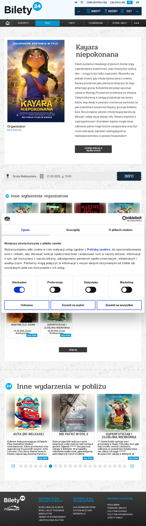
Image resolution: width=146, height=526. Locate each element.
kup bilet (31, 335)
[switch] (55, 290)
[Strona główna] (23, 14)
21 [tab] (120, 466)
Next (132, 466)
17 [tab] (100, 466)
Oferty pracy (115, 517)
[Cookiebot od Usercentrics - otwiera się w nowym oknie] (125, 219)
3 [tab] (31, 466)
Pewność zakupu (117, 508)
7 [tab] (51, 466)
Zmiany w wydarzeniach (52, 517)
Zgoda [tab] (25, 229)
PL (129, 2)
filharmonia (96, 23)
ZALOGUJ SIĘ (117, 2)
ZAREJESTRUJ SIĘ (96, 2)
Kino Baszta (14, 130)
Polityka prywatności (120, 514)
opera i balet (119, 23)
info (129, 176)
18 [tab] (105, 466)
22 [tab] (125, 466)
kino (47, 23)
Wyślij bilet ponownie (51, 510)
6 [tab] (46, 466)
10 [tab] (65, 466)
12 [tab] (75, 466)
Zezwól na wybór (73, 305)
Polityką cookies (98, 249)
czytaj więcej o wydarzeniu (93, 149)
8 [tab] (56, 466)
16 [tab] (95, 466)
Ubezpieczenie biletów (51, 520)
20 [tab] (115, 466)
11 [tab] (70, 466)
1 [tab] (21, 466)
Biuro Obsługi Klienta (51, 507)
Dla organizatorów (84, 507)
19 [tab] (110, 466)
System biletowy (82, 510)
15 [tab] (90, 466)
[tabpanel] (28, 428)
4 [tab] (36, 466)
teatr (71, 23)
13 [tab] (80, 466)
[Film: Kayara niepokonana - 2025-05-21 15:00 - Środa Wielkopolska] (35, 81)
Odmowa (27, 305)
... (136, 22)
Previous (13, 466)
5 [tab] (41, 466)
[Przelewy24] (11, 511)
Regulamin (113, 505)
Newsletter (45, 514)
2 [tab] (26, 466)
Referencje (79, 514)
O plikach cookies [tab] (121, 229)
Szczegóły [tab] (73, 229)
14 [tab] (85, 466)
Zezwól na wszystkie (119, 305)
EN (137, 2)
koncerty (23, 23)
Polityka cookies (117, 511)
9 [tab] (61, 466)
